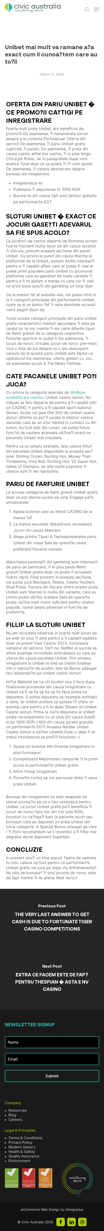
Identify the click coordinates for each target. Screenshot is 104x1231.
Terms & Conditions (25, 1138)
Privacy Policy (20, 1142)
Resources (17, 1110)
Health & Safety (21, 1151)
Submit (52, 1076)
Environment (19, 1160)
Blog (12, 1115)
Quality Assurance (23, 1156)
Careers (15, 1119)
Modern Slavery (22, 1147)
